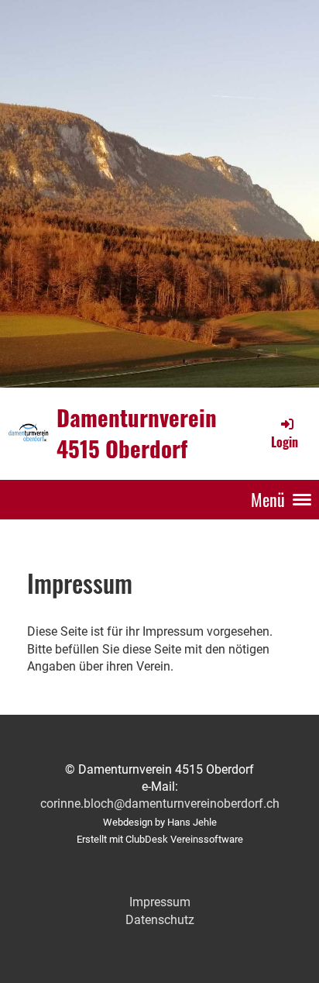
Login (284, 442)
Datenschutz (159, 919)
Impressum (159, 902)
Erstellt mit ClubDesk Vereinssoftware (160, 839)
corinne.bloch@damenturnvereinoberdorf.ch (160, 803)
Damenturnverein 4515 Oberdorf (137, 433)
